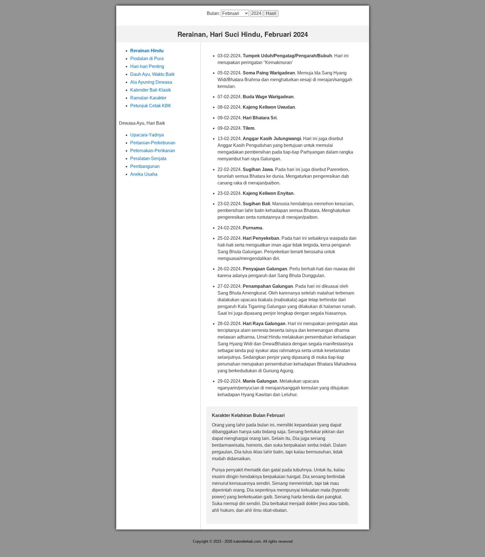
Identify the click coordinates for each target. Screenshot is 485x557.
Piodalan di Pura (147, 58)
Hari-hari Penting (147, 66)
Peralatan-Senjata (148, 158)
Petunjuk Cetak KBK (150, 105)
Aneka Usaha (143, 174)
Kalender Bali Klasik (150, 90)
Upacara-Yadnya (147, 135)
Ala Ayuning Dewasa (151, 82)
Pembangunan (145, 166)
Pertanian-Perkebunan (152, 142)
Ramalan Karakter (148, 97)
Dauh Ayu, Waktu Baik (152, 74)
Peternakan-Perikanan (152, 150)
